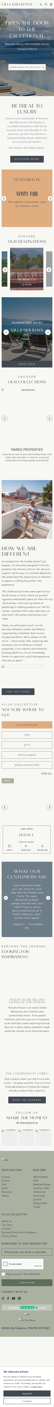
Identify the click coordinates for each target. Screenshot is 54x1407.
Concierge (39, 1195)
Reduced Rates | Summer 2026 (42, 1186)
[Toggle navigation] (51, 4)
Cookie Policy (36, 1386)
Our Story (7, 1224)
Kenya (5, 1195)
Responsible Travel (40, 1204)
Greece (6, 1176)
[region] (27, 1387)
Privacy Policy (9, 1236)
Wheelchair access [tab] (27, 764)
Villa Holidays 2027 (40, 1178)
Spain (5, 1188)
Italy (4, 1184)
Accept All (27, 1393)
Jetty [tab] (27, 744)
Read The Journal (27, 1099)
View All (46, 773)
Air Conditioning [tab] (27, 724)
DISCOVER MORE (27, 159)
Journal (37, 1199)
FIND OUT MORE (18, 691)
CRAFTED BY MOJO (39, 1328)
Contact (6, 1228)
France (5, 1180)
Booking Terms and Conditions (19, 1232)
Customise (27, 1401)
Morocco (7, 1191)
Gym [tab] (27, 734)
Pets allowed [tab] (27, 754)
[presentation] (4, 198)
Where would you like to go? (25, 67)
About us (7, 1221)
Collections (39, 1191)
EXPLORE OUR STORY (27, 364)
